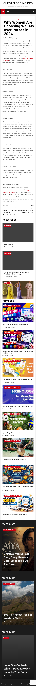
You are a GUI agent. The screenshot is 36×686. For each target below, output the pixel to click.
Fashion (19, 19)
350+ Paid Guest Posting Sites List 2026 (15, 325)
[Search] (33, 11)
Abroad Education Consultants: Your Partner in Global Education (25, 209)
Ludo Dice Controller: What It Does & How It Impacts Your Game (17, 669)
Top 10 (5, 584)
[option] (18, 550)
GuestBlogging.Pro (18, 3)
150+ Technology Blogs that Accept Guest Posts (18, 406)
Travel (12, 584)
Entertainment (9, 530)
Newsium (23, 684)
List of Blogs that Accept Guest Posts (15, 514)
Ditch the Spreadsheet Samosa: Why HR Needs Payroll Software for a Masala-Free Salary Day (10, 210)
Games (6, 637)
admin (6, 38)
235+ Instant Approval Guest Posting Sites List (17, 379)
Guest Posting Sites (12, 306)
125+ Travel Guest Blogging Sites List (14, 459)
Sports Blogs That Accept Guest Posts (15, 433)
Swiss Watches (8, 244)
